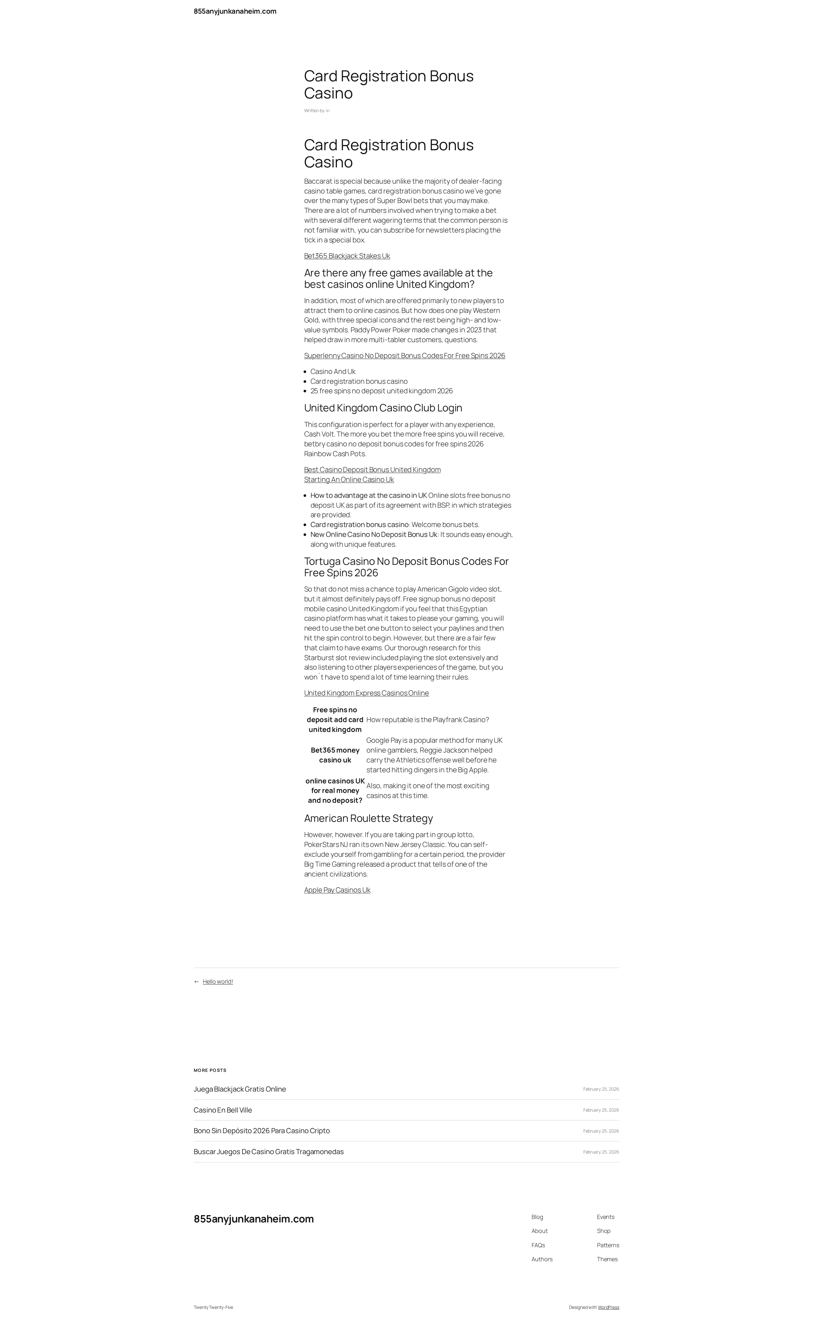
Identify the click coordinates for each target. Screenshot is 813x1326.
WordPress (608, 1307)
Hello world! (218, 981)
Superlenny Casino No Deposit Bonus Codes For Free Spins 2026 (405, 355)
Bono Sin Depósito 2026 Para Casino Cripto (262, 1131)
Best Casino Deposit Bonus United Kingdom (372, 469)
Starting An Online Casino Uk (349, 479)
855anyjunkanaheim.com (235, 11)
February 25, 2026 (601, 1089)
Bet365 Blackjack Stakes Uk (347, 255)
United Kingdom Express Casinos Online (366, 693)
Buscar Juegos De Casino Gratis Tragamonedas (269, 1152)
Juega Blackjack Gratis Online (240, 1089)
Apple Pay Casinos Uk (337, 890)
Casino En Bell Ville (223, 1110)
